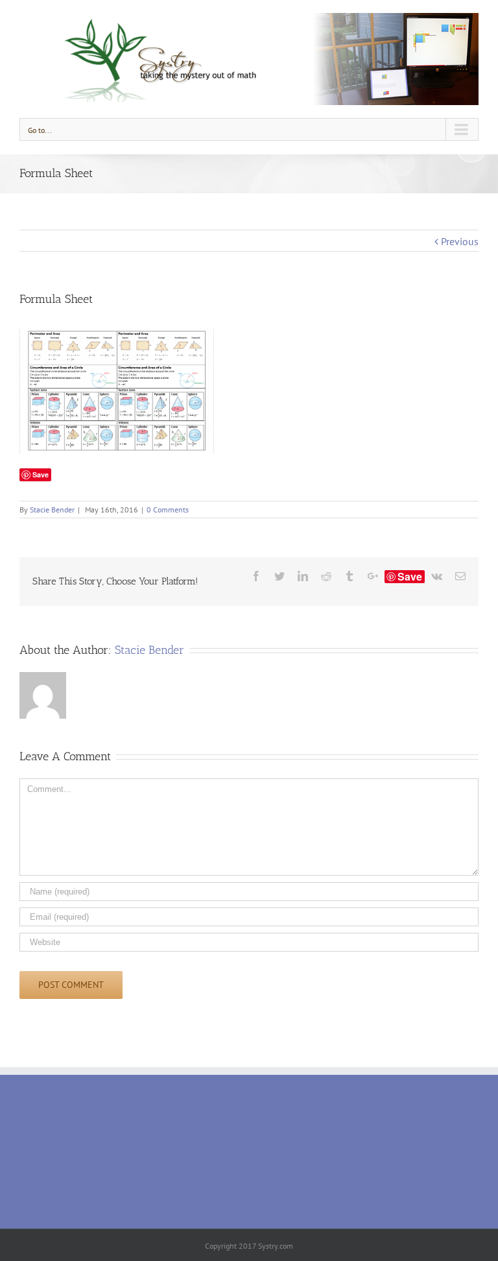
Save (409, 576)
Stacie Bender (52, 509)
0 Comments (168, 509)
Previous (460, 241)
